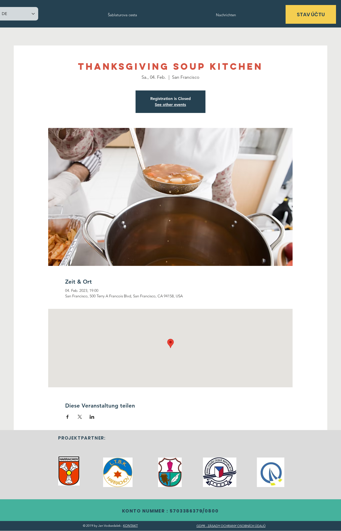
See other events (170, 104)
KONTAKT (130, 526)
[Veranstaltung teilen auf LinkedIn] (92, 417)
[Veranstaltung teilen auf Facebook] (67, 417)
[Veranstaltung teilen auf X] (79, 417)
